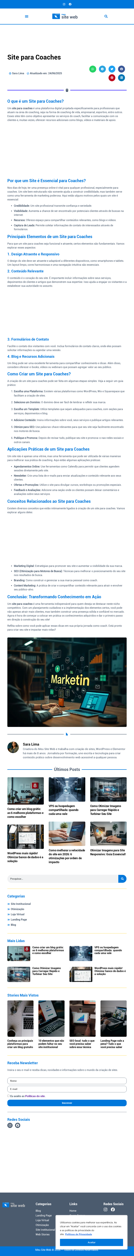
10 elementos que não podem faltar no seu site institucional (51, 1044)
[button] (26, 16)
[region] (91, 1232)
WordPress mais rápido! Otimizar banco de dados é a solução (25, 857)
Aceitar (91, 1242)
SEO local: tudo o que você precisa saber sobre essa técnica (81, 1044)
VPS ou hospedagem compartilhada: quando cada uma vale (63, 810)
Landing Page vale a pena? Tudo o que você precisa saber (112, 1044)
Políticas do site (35, 1096)
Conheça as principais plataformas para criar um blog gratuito (20, 1044)
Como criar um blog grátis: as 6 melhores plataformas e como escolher (25, 812)
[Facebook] (70, 4)
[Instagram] (64, 4)
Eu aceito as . (28, 1096)
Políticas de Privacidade (78, 1234)
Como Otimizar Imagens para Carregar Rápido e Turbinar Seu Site (105, 810)
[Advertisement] (67, 33)
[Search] (122, 879)
